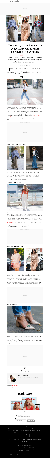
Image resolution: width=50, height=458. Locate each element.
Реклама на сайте (30, 428)
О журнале (10, 428)
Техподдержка (14, 432)
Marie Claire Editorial (15, 385)
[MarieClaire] (14, 1)
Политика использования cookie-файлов (25, 430)
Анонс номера (21, 428)
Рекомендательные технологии (37, 430)
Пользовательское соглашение (13, 430)
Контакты (15, 428)
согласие (19, 416)
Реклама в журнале (39, 428)
